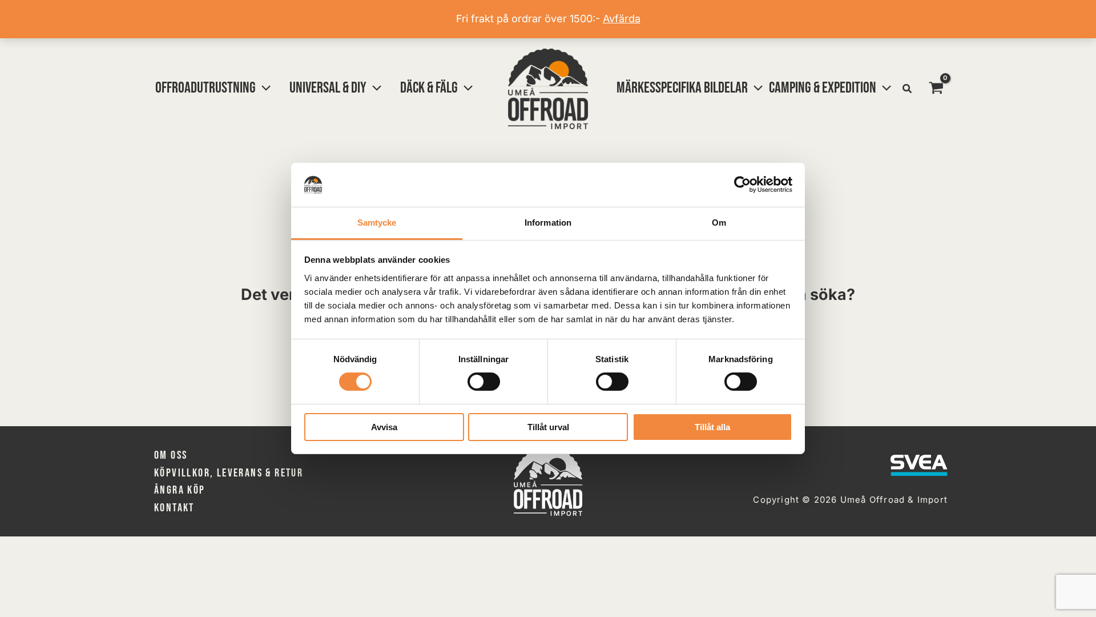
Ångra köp (180, 490)
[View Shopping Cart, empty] (936, 88)
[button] (263, 88)
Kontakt (174, 508)
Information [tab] (548, 222)
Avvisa (384, 427)
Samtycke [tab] (377, 222)
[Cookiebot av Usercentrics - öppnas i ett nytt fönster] (742, 184)
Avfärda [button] (621, 19)
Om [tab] (719, 222)
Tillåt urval (548, 427)
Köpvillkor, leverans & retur (228, 473)
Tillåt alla (712, 427)
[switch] (484, 381)
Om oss (170, 455)
